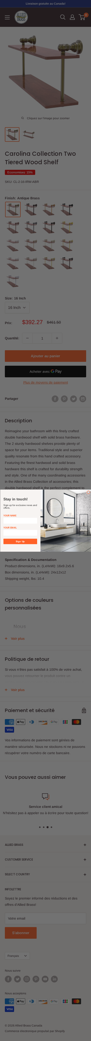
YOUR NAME (9, 515)
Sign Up (20, 541)
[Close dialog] (88, 492)
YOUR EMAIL (10, 528)
